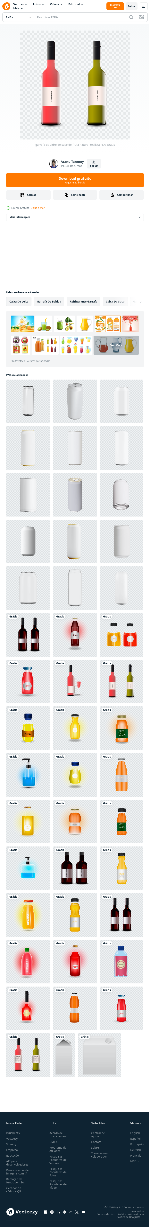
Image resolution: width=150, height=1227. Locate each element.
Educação (12, 1155)
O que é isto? (38, 208)
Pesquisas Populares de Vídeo (57, 1184)
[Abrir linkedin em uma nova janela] (58, 1211)
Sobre (93, 1147)
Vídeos (54, 4)
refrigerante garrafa (83, 301)
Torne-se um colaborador (98, 1154)
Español (132, 1138)
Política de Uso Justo (126, 1217)
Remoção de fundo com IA (15, 1180)
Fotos (37, 4)
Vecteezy (12, 1138)
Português (134, 1144)
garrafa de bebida (49, 301)
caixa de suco (115, 301)
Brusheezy (13, 1133)
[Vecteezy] (6, 6)
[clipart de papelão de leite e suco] (64, 1055)
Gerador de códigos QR (13, 1189)
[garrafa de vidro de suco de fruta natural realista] (28, 635)
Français (132, 1155)
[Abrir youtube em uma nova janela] (83, 1211)
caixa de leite (18, 301)
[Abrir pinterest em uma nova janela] (64, 1211)
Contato (95, 1142)
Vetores (18, 4)
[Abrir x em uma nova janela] (77, 1211)
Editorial (74, 4)
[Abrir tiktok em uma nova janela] (70, 1211)
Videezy (11, 1144)
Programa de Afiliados (57, 1149)
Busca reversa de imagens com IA (17, 1171)
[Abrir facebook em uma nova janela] (45, 1211)
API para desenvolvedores (17, 1162)
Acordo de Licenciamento (58, 1134)
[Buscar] (131, 17)
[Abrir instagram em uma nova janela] (52, 1211)
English (132, 1133)
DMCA (53, 1142)
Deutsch (132, 1150)
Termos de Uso (103, 1214)
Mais (16, 8)
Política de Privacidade (128, 1214)
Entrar (131, 6)
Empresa (12, 1150)
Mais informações (20, 217)
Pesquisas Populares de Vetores (57, 1160)
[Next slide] (134, 301)
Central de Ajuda (96, 1134)
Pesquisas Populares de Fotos (57, 1172)
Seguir (94, 166)
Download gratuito (75, 180)
